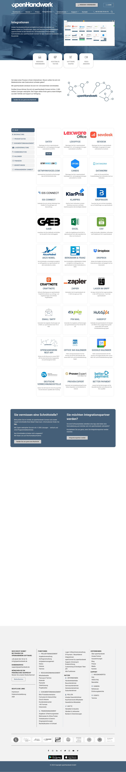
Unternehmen (61, 12)
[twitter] (65, 750)
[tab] (23, 130)
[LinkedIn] (56, 750)
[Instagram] (52, 750)
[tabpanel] (75, 262)
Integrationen (47, 12)
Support (74, 12)
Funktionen (17, 12)
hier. (15, 424)
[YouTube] (73, 750)
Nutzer (28, 12)
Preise (37, 12)
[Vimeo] (77, 750)
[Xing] (61, 750)
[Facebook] (48, 750)
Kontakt (85, 12)
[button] (112, 12)
